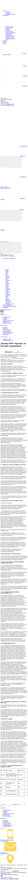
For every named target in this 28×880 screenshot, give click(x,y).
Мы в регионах (9, 27)
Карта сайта (5, 334)
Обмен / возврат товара (8, 320)
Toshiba (7, 286)
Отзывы (5, 42)
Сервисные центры (10, 36)
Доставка (25, 75)
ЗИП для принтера (7, 305)
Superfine (8, 302)
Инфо (5, 309)
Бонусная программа (10, 38)
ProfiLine (8, 300)
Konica (7, 275)
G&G (7, 290)
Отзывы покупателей (8, 340)
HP (6, 274)
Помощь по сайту (7, 339)
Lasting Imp (8, 294)
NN (6, 298)
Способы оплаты (7, 317)
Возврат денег (9, 33)
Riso (7, 282)
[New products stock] (1, 253)
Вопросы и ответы (10, 37)
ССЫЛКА (12, 256)
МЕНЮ (2, 230)
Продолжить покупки (14, 878)
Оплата (24, 65)
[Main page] (10, 97)
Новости (5, 40)
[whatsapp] (10, 135)
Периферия (5, 307)
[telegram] (10, 125)
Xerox (7, 287)
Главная (2, 309)
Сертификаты (9, 34)
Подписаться (15, 871)
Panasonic (8, 280)
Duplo (7, 271)
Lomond (7, 295)
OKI (7, 279)
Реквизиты (8, 12)
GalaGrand (8, 292)
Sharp (7, 284)
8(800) (9, 105)
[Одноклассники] (3, 311)
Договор (8, 29)
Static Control (8, 301)
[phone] (10, 115)
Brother (7, 269)
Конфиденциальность (10, 14)
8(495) (10, 104)
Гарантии (8, 11)
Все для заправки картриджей (9, 306)
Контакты (25, 86)
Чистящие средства (10, 303)
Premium (7, 299)
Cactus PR (8, 288)
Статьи (7, 39)
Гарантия (8, 30)
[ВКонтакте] (1, 311)
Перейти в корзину (5, 878)
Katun (7, 293)
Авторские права (9, 26)
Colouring (8, 289)
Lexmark (7, 277)
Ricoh (7, 281)
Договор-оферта (9, 31)
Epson (7, 273)
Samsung (8, 283)
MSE (7, 296)
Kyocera (7, 276)
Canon (7, 270)
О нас (4, 10)
